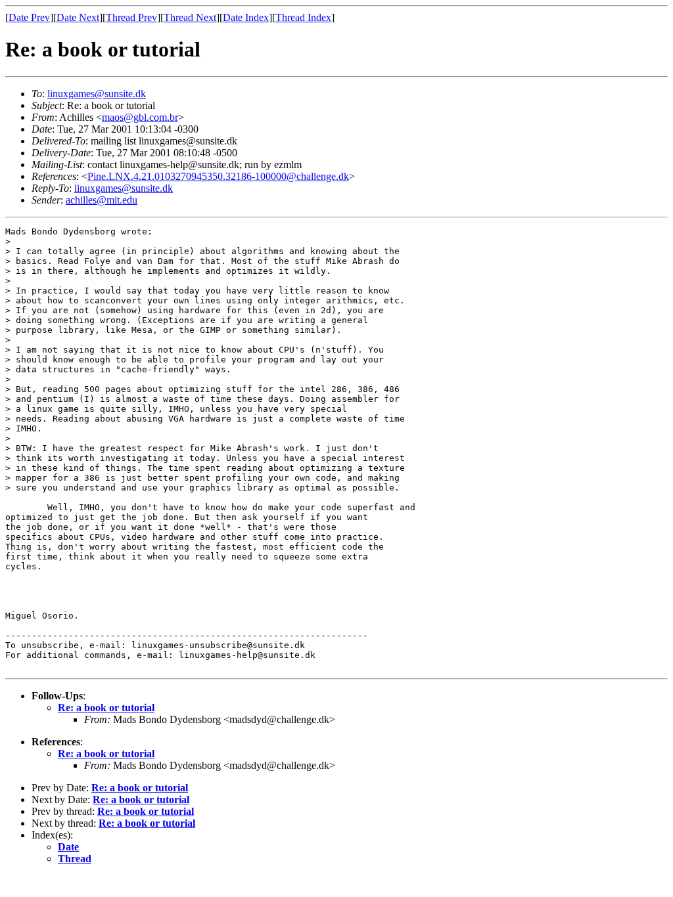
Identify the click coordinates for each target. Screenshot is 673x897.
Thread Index (303, 17)
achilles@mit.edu (101, 200)
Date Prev (29, 17)
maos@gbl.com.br (140, 117)
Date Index (246, 17)
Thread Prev (131, 17)
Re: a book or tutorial (106, 707)
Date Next (78, 17)
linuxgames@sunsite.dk (96, 93)
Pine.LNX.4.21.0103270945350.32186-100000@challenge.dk (218, 176)
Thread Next (190, 17)
